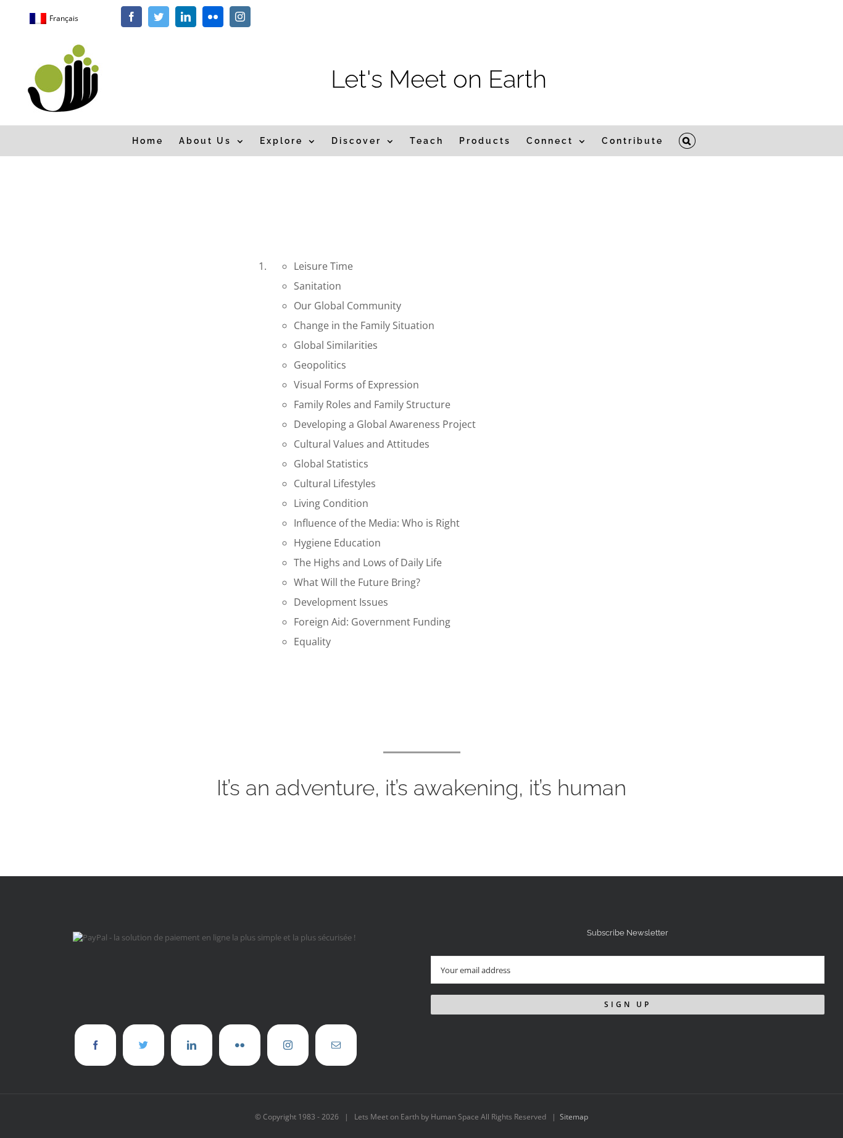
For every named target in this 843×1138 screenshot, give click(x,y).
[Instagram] (288, 1045)
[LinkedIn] (191, 1045)
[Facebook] (95, 1045)
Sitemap (574, 1116)
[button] (687, 140)
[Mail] (336, 1045)
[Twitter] (143, 1045)
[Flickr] (239, 1045)
